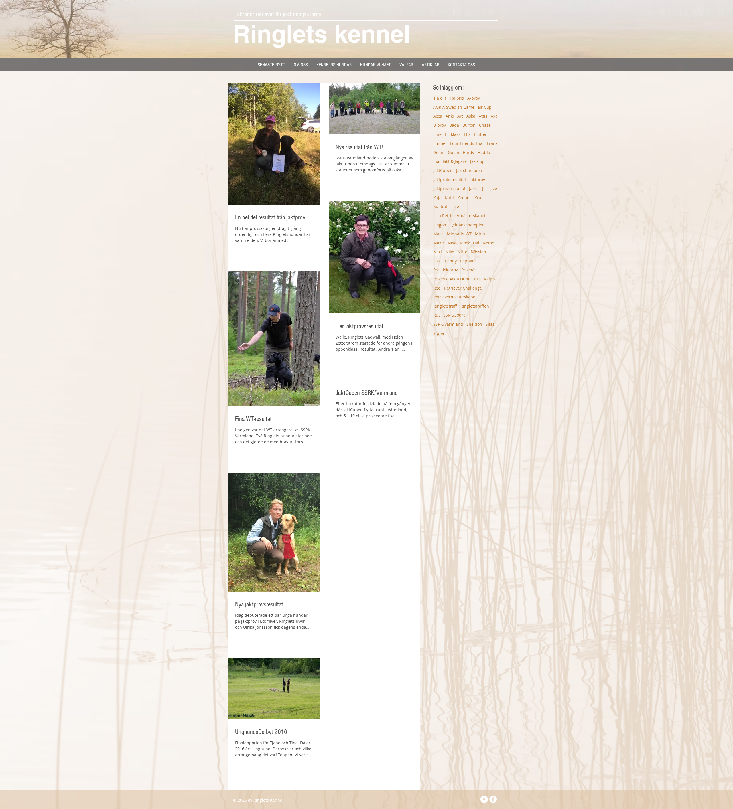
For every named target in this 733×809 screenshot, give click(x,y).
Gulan (453, 152)
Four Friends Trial (467, 143)
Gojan (438, 152)
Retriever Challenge (463, 288)
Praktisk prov (445, 269)
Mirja (480, 233)
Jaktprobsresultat (449, 179)
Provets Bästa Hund (452, 279)
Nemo (488, 243)
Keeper (464, 197)
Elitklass (452, 134)
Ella (467, 134)
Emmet (440, 143)
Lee (455, 206)
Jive (493, 188)
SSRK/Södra (454, 315)
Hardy (468, 152)
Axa (494, 116)
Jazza (474, 188)
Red (437, 288)
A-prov (473, 98)
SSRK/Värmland (448, 324)
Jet (484, 188)
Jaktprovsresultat (449, 188)
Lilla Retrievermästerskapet (459, 215)
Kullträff (441, 206)
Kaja (437, 197)
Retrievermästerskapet (455, 297)
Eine (437, 134)
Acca (437, 116)
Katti (449, 197)
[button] (334, 65)
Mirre (438, 243)
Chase (485, 125)
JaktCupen (443, 170)
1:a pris (457, 98)
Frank (492, 143)
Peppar (467, 261)
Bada (454, 125)
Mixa (451, 243)
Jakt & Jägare (455, 161)
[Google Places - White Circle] (484, 799)
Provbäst (469, 269)
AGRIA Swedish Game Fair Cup (462, 107)
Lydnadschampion (467, 225)
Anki (450, 116)
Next (437, 251)
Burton (469, 125)
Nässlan (478, 251)
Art (460, 116)
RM (477, 279)
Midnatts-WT (459, 233)
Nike (450, 251)
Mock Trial (469, 243)
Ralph (489, 279)
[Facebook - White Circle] (493, 799)
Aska (470, 116)
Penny (451, 261)
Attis (483, 116)
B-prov (439, 125)
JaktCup (477, 161)
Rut (436, 315)
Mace (438, 233)
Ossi (437, 261)
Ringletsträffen (474, 306)
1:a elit (439, 98)
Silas (490, 324)
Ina (436, 161)
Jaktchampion (469, 170)
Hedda (484, 152)
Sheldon (474, 324)
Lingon (439, 225)
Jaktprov (477, 179)
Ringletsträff (445, 306)
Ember (480, 134)
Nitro (462, 251)
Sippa (438, 333)
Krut (478, 197)
